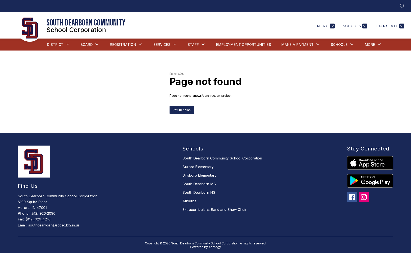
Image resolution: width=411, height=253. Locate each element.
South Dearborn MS (199, 184)
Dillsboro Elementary (199, 175)
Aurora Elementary (198, 167)
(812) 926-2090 (42, 213)
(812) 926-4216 (38, 219)
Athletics (189, 201)
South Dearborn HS (198, 192)
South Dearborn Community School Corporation (222, 158)
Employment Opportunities (243, 44)
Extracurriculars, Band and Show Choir (214, 209)
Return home (182, 110)
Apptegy (215, 247)
